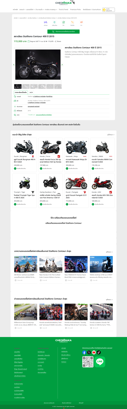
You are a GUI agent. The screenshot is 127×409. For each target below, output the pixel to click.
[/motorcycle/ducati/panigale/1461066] (76, 183)
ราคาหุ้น (40, 366)
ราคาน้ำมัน (40, 369)
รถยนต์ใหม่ (17, 352)
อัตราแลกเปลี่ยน (42, 373)
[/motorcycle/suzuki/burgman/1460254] (24, 147)
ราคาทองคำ (41, 362)
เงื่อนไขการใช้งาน (65, 355)
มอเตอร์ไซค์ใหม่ (18, 359)
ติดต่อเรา (63, 362)
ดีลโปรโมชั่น (64, 352)
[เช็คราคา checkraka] (63, 3)
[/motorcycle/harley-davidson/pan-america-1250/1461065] (50, 183)
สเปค (31, 92)
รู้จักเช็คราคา (64, 358)
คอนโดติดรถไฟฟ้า (19, 391)
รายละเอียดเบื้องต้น (21, 92)
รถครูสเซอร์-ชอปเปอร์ (33, 106)
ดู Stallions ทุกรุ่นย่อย (39, 96)
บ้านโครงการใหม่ (18, 384)
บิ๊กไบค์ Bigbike (18, 362)
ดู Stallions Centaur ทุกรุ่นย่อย (37, 103)
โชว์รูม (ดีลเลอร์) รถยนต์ (20, 369)
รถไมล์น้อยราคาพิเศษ (19, 376)
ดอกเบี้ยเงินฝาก (42, 359)
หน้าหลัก (15, 9)
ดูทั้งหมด (110, 135)
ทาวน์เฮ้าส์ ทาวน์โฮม (19, 398)
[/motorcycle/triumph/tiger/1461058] (24, 183)
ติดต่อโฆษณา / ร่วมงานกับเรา (92, 9)
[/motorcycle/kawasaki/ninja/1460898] (76, 147)
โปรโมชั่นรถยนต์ (18, 373)
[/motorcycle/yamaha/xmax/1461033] (102, 147)
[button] (108, 10)
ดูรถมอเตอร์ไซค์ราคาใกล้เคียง (44, 115)
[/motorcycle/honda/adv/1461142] (102, 183)
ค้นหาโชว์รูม (49, 96)
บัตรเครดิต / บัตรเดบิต (44, 355)
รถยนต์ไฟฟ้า (17, 355)
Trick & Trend (63, 9)
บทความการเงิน (18, 366)
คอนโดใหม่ (17, 387)
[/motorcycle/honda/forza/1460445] (50, 147)
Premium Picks (75, 9)
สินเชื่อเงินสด (41, 352)
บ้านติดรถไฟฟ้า (18, 394)
